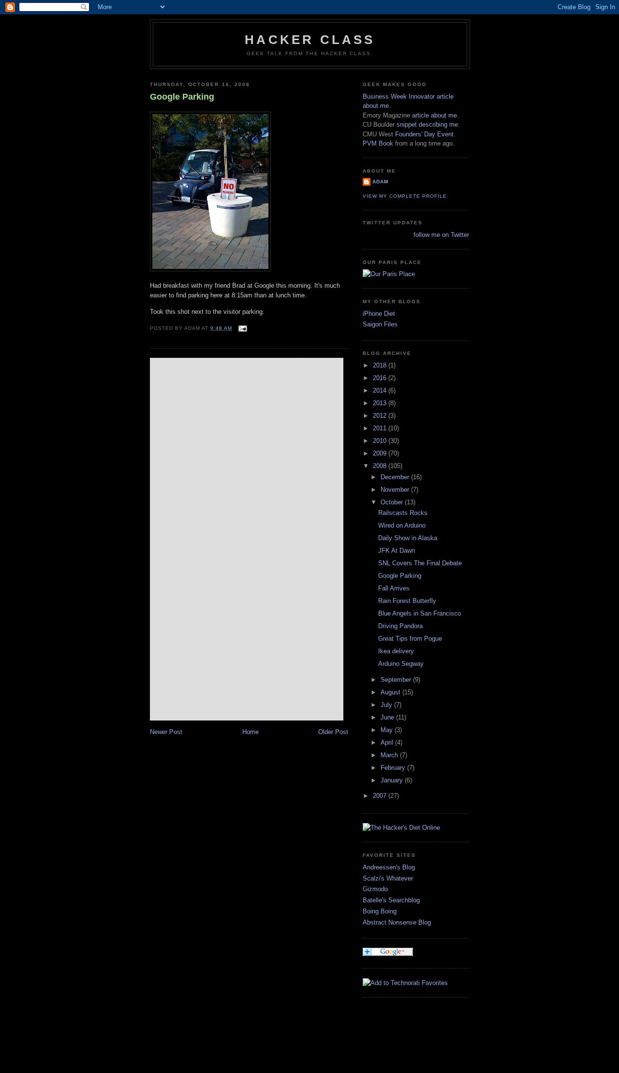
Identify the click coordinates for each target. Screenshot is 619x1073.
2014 (380, 390)
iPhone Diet (379, 313)
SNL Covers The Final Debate (420, 563)
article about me (434, 115)
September (397, 679)
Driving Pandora (400, 626)
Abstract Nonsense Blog (397, 922)
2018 (380, 365)
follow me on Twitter (441, 234)
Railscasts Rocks (402, 512)
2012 (380, 415)
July (387, 704)
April (388, 742)
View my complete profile (405, 196)
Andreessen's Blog (389, 867)
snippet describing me (427, 124)
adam (380, 181)
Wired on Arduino (402, 525)
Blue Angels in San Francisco (419, 613)
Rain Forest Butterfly (407, 600)
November (396, 489)
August (391, 692)
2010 (380, 440)
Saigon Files (380, 324)
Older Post (333, 731)
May (388, 730)
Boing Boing (380, 911)
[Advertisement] (326, 1043)
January (393, 780)
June (388, 717)
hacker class (310, 39)
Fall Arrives (394, 588)
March (390, 755)
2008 (380, 466)
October (393, 502)
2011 (380, 428)
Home (250, 731)
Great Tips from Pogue (410, 638)
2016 (380, 378)
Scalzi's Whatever (388, 878)
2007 (380, 795)
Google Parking (182, 97)
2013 (380, 403)
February (394, 767)
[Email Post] (241, 328)
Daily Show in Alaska (407, 538)
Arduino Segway (401, 663)
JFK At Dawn (396, 550)
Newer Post (166, 731)
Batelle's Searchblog (391, 900)
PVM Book (378, 143)
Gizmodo (375, 889)
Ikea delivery (396, 651)
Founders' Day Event (424, 134)
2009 (380, 453)
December (396, 477)
